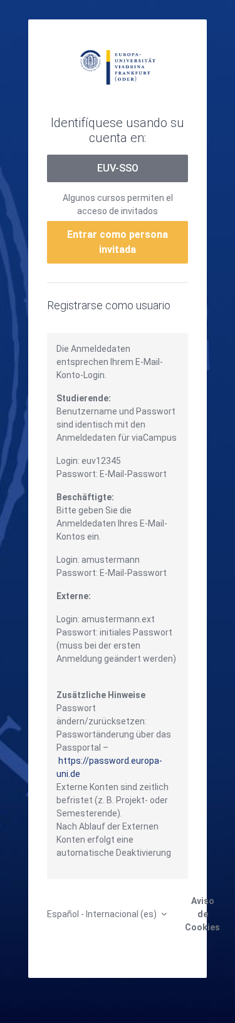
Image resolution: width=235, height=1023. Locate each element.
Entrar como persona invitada (117, 242)
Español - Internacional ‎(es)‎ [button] (103, 914)
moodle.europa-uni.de (117, 66)
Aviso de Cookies (202, 914)
